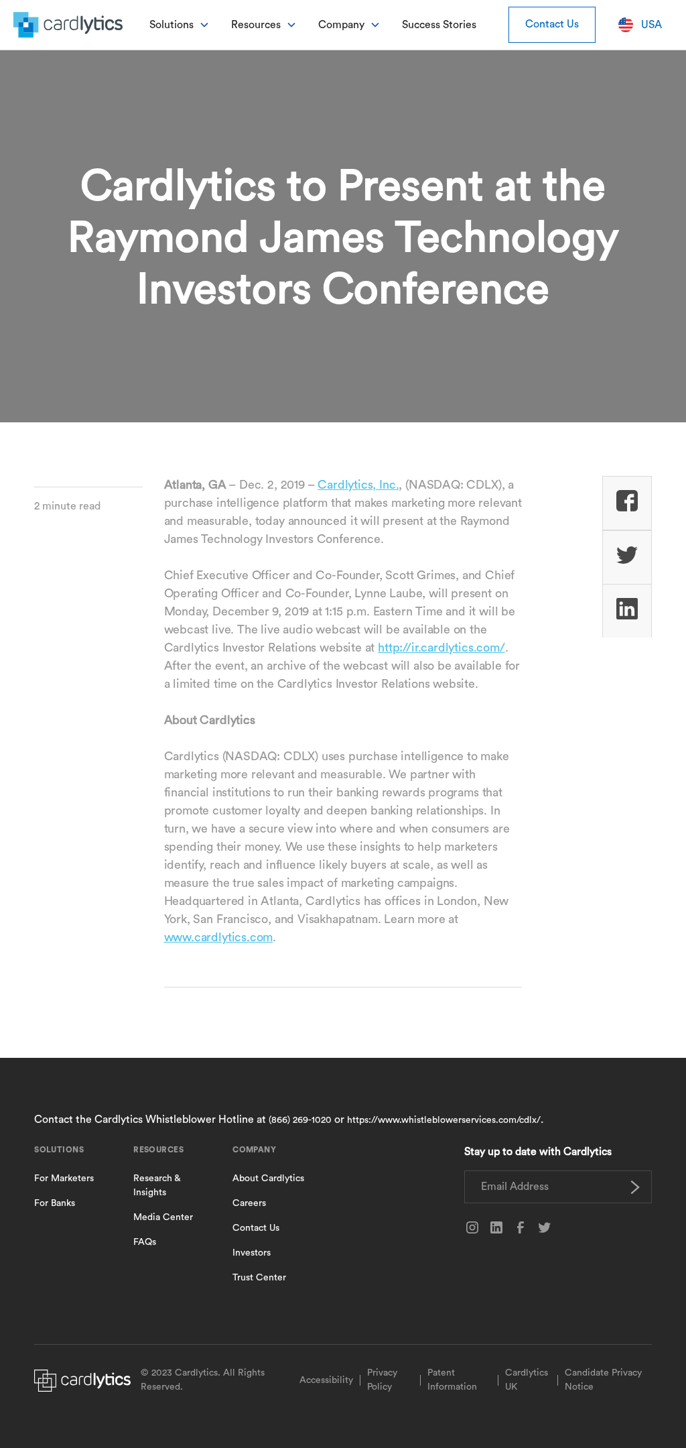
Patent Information (452, 1380)
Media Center (163, 1217)
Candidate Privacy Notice (603, 1380)
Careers (249, 1203)
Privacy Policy (382, 1380)
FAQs (144, 1242)
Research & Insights (156, 1185)
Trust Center (259, 1277)
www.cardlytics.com (218, 937)
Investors (251, 1253)
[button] (179, 25)
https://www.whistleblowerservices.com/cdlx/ (444, 1120)
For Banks (54, 1203)
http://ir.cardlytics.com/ (441, 648)
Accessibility (326, 1380)
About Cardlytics (268, 1178)
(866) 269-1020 (300, 1120)
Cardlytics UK (526, 1380)
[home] (67, 24)
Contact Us (552, 24)
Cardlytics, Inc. (358, 485)
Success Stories (439, 24)
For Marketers (64, 1178)
